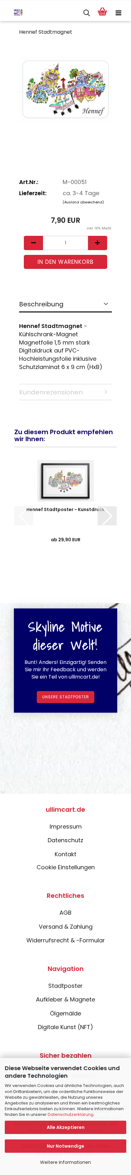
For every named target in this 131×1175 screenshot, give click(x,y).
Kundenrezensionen (51, 392)
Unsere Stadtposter (65, 697)
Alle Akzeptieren (66, 1127)
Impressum (66, 826)
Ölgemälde (65, 1013)
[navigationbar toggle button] (118, 13)
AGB (65, 913)
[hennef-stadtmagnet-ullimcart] (65, 89)
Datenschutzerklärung (70, 1114)
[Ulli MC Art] (14, 13)
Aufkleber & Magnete (65, 999)
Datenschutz (65, 840)
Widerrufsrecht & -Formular (65, 940)
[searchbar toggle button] (86, 13)
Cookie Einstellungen (66, 867)
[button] (33, 243)
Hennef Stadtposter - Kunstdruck (65, 509)
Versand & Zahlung (66, 927)
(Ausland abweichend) (83, 202)
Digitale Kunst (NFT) (65, 1027)
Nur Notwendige (65, 1146)
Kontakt (65, 854)
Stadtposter (65, 986)
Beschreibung (41, 304)
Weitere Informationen (65, 1162)
